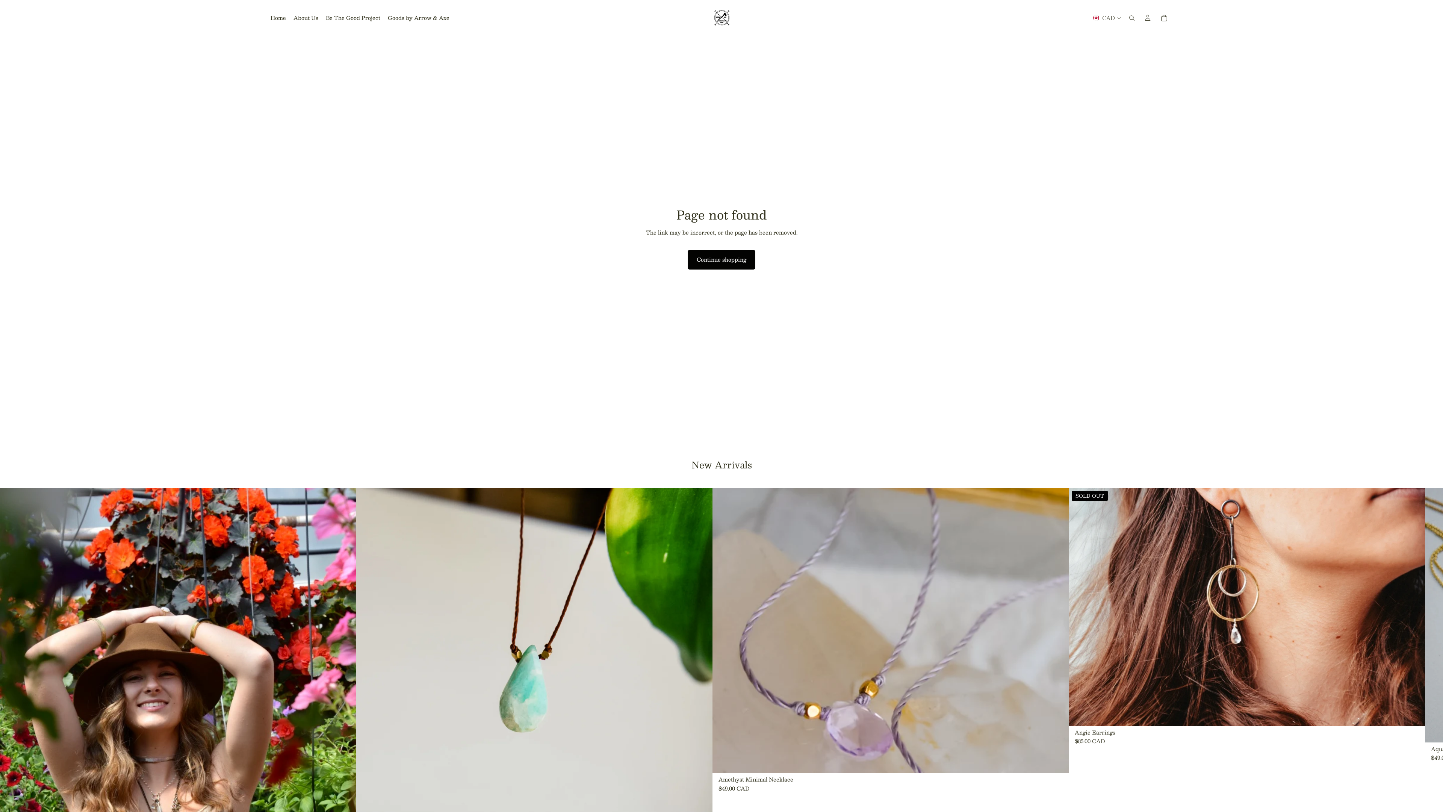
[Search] (1132, 18)
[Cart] (1164, 18)
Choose (1063, 760)
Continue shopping (721, 259)
